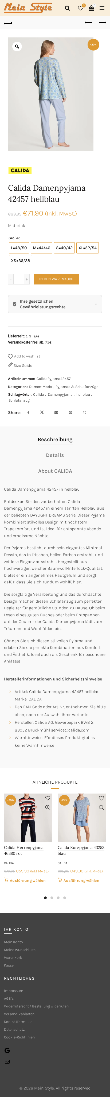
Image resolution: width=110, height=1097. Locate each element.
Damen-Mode (40, 386)
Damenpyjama (60, 394)
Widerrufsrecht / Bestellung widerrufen (36, 1006)
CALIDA (9, 863)
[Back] (8, 22)
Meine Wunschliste (20, 950)
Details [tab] (55, 455)
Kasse (9, 965)
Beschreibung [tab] (55, 439)
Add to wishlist (27, 356)
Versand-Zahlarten (19, 1014)
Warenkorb (13, 957)
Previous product (88, 22)
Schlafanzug (19, 400)
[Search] (66, 8)
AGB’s (9, 998)
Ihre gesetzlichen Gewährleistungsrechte (42, 304)
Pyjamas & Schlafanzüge (77, 386)
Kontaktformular (18, 1021)
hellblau (83, 394)
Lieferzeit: (16, 336)
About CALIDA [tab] (55, 471)
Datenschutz (14, 1029)
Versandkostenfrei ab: (26, 343)
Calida (38, 394)
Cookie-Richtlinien (19, 1037)
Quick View (47, 807)
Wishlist (84, 5)
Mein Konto (13, 942)
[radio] (19, 248)
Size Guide (22, 365)
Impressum (13, 990)
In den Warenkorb (56, 279)
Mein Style (44, 1088)
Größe (14, 238)
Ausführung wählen (28, 880)
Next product (102, 22)
